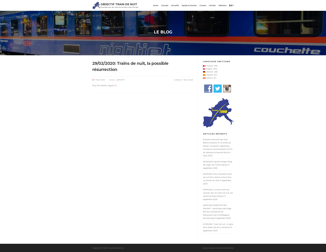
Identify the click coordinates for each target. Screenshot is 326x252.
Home (155, 5)
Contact (203, 5)
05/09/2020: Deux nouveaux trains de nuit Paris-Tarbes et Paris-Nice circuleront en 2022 (217, 177)
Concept (164, 5)
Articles (212, 5)
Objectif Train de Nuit (119, 4)
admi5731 (121, 80)
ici (115, 85)
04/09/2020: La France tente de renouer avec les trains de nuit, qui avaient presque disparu (218, 192)
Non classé (188, 80)
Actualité (175, 5)
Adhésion (223, 5)
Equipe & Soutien (189, 5)
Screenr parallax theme (211, 248)
